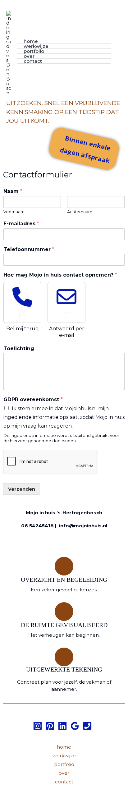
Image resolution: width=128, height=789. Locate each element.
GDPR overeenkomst (33, 399)
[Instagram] (37, 726)
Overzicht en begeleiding (64, 579)
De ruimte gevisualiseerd (64, 625)
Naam (12, 191)
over (29, 56)
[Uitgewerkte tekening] (64, 657)
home (31, 41)
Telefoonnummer (28, 249)
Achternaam (79, 211)
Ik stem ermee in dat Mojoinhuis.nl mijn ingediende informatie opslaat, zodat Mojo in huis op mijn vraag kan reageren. (64, 417)
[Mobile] (87, 726)
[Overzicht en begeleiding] (64, 566)
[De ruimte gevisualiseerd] (64, 611)
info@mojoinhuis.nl (83, 526)
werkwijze (36, 46)
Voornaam (14, 211)
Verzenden (21, 489)
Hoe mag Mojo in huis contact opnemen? (60, 275)
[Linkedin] (62, 726)
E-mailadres (21, 224)
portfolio (34, 51)
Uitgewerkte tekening (64, 669)
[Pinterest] (50, 726)
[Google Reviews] (75, 726)
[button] (119, 51)
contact (33, 61)
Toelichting (18, 348)
